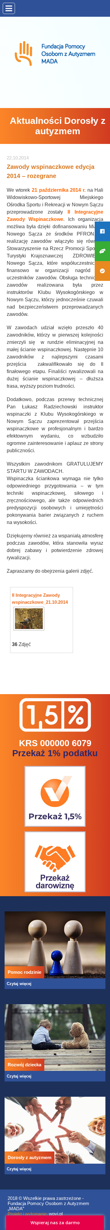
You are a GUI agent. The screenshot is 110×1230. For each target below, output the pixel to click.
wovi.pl (56, 1213)
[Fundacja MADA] (55, 37)
